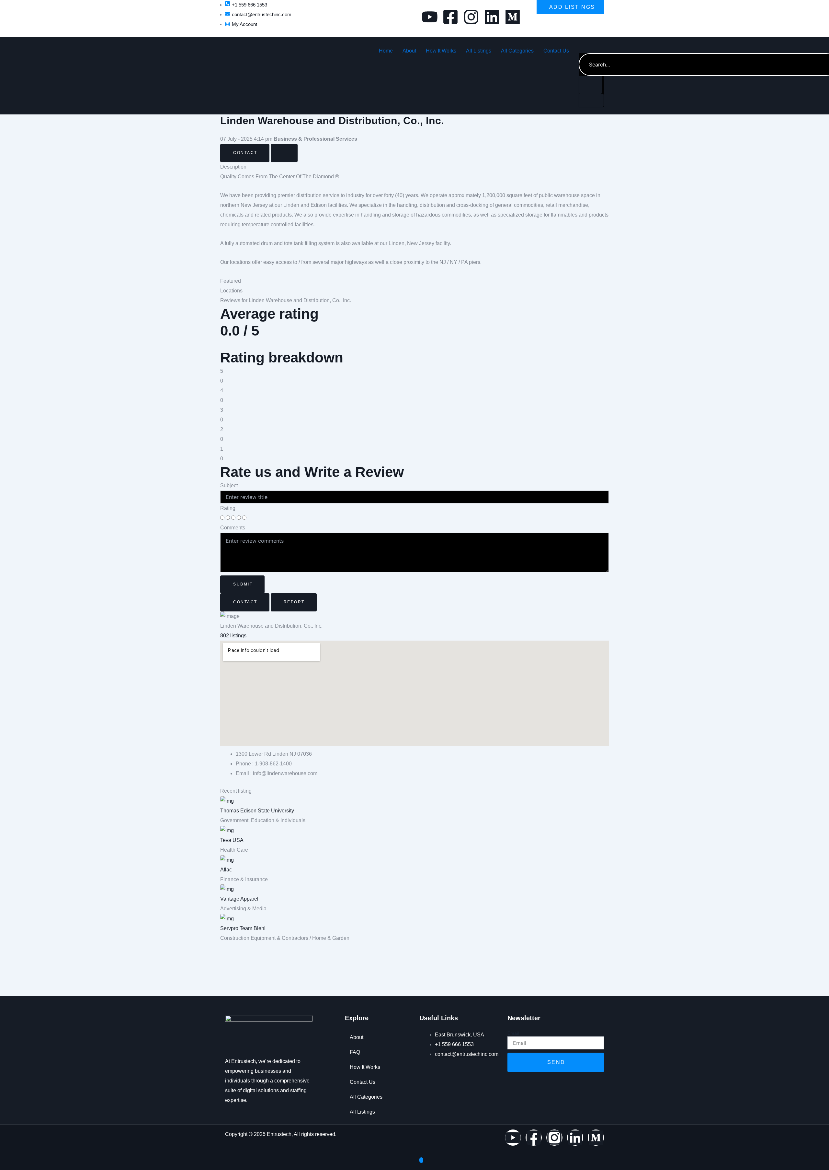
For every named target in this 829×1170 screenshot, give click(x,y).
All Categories (517, 50)
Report (294, 602)
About (409, 50)
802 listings (233, 635)
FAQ (355, 1052)
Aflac (226, 869)
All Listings (478, 50)
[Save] (284, 153)
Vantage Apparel (239, 899)
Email (513, 1033)
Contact (245, 152)
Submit (243, 584)
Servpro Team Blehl (243, 928)
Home (386, 50)
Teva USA (232, 840)
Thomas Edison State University (257, 810)
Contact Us (556, 50)
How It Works (441, 50)
